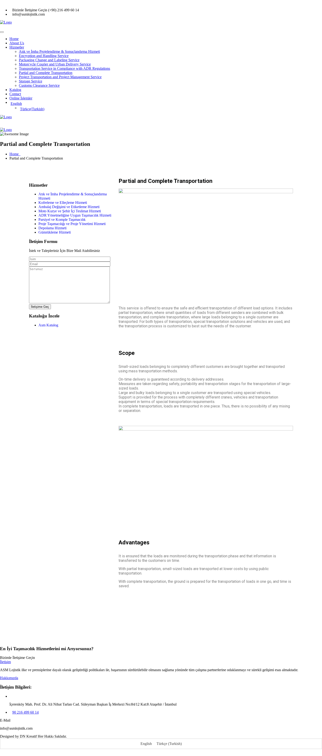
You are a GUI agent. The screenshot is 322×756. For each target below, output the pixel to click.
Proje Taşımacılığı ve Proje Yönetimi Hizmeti (72, 224)
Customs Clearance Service (39, 85)
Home (14, 39)
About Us (16, 43)
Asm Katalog (48, 325)
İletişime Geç (40, 306)
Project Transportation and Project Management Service (60, 77)
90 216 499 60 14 (25, 712)
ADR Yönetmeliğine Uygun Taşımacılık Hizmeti (74, 215)
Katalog (15, 90)
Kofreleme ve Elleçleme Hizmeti (62, 203)
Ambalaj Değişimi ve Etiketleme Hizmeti (68, 207)
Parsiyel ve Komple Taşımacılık (62, 220)
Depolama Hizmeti (52, 228)
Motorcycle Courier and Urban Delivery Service (55, 64)
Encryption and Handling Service (44, 56)
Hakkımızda (9, 678)
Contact (15, 94)
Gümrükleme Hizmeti (54, 232)
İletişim (5, 662)
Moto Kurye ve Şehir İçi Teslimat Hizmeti (69, 211)
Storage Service (30, 81)
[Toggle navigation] (2, 32)
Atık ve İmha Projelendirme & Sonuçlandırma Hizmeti (59, 51)
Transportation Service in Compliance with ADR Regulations (64, 68)
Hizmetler (16, 47)
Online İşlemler (20, 98)
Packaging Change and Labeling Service (49, 60)
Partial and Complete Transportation (45, 73)
